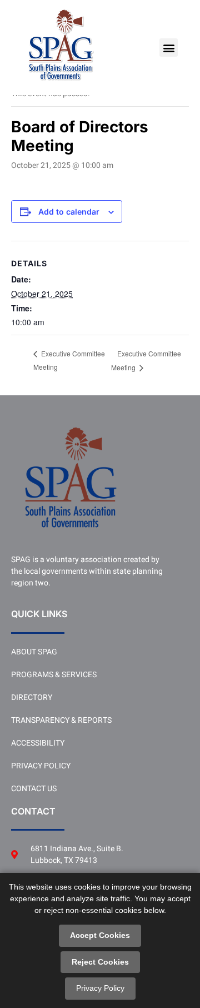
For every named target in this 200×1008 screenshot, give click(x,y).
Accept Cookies (100, 935)
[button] (168, 47)
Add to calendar (68, 212)
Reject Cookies (100, 961)
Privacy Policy (100, 988)
